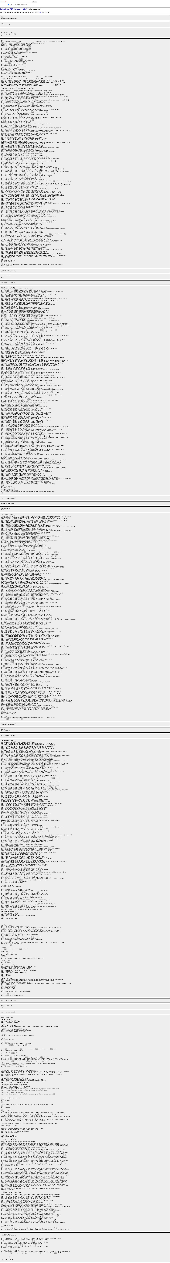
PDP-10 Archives (15, 9)
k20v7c (25, 9)
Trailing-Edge (4, 9)
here (40, 12)
